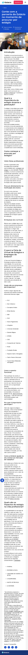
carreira (17, 121)
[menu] (25, 2)
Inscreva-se (18, 2)
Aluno (5, 7)
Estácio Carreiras (14, 498)
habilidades (17, 560)
